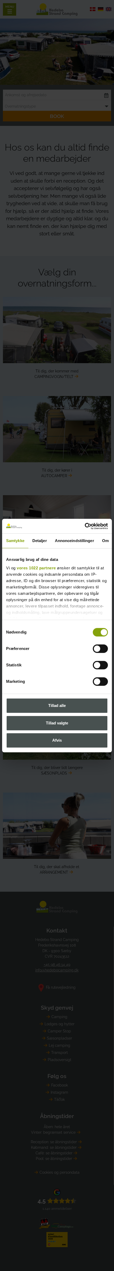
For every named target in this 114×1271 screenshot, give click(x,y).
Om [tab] (105, 540)
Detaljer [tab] (39, 540)
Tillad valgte (57, 723)
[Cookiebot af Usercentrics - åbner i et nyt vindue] (85, 526)
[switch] (100, 648)
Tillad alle (57, 705)
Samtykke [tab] (15, 540)
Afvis (57, 740)
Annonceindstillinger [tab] (74, 540)
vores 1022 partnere (36, 568)
